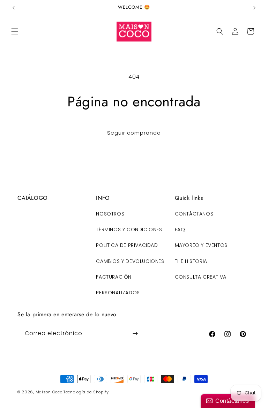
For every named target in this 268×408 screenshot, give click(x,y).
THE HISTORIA (191, 261)
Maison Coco (49, 392)
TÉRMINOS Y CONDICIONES (129, 229)
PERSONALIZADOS (118, 292)
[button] (14, 31)
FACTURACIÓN (114, 276)
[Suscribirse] (135, 333)
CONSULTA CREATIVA (200, 276)
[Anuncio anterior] (13, 7)
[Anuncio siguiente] (254, 7)
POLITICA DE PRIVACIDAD (127, 245)
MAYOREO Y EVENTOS (201, 245)
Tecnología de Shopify (86, 392)
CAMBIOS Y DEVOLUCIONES (130, 261)
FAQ (180, 229)
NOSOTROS (110, 213)
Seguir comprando (134, 132)
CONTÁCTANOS (194, 213)
